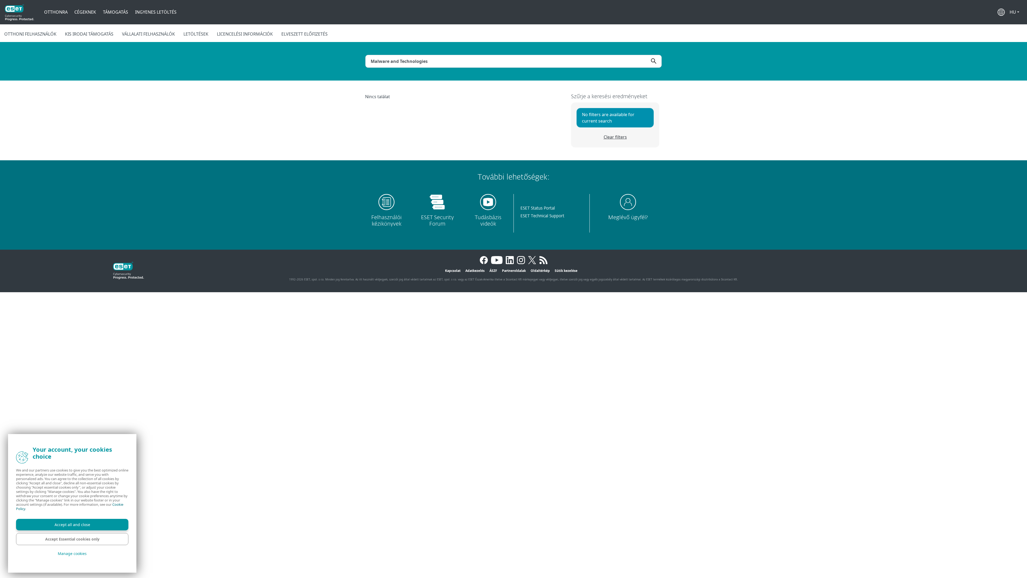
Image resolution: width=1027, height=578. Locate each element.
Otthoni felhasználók (30, 34)
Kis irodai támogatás (89, 34)
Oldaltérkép (540, 270)
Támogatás (115, 12)
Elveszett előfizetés (304, 34)
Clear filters (615, 137)
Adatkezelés (475, 270)
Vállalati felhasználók (148, 34)
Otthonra (56, 12)
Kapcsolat (453, 270)
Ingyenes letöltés (156, 12)
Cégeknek (85, 12)
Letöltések (195, 34)
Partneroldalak (514, 270)
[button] (1014, 12)
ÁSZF (493, 270)
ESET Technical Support (542, 216)
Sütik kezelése (566, 270)
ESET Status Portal (537, 208)
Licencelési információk (245, 34)
